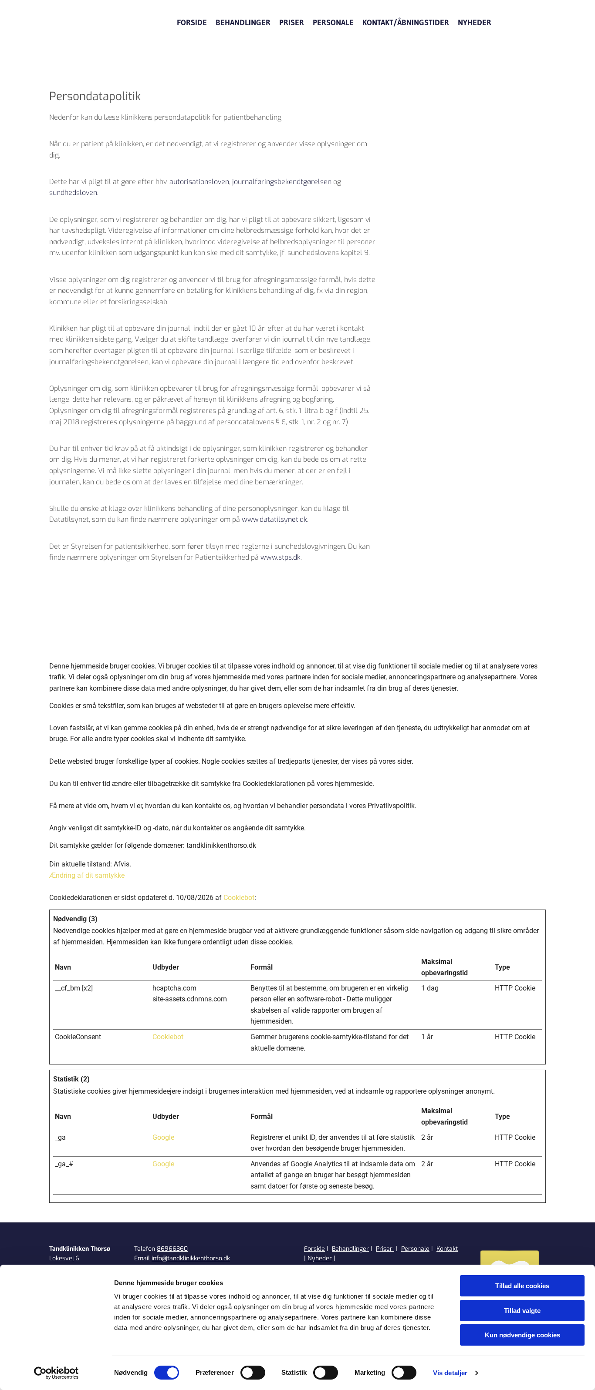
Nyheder (474, 22)
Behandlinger (243, 22)
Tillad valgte (522, 1310)
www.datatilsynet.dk (274, 519)
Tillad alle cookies (522, 1285)
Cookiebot (238, 897)
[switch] (252, 1373)
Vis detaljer (450, 1373)
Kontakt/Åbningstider (405, 22)
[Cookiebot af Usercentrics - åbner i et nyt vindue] (56, 1373)
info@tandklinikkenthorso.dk (191, 1258)
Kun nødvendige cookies (522, 1335)
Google (163, 1137)
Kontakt (447, 1249)
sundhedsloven (73, 192)
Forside (192, 22)
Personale (333, 22)
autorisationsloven (199, 181)
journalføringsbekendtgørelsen (281, 181)
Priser (291, 22)
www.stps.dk (280, 557)
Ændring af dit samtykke (87, 875)
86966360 (172, 1249)
